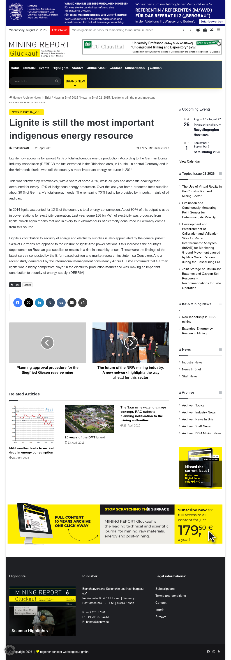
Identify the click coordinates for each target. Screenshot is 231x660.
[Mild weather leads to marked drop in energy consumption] (33, 424)
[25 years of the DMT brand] (89, 419)
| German (155, 68)
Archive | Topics (193, 405)
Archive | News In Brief (198, 419)
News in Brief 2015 (65, 97)
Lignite (27, 285)
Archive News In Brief (37, 97)
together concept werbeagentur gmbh (64, 651)
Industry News (192, 362)
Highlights (61, 68)
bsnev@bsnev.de (97, 622)
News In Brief (191, 369)
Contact (116, 68)
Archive (77, 68)
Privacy (160, 616)
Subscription (135, 68)
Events (44, 68)
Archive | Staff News (196, 426)
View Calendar (189, 161)
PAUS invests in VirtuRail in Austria (95, 30)
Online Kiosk (96, 68)
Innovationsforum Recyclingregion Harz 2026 (207, 129)
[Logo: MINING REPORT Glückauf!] (42, 49)
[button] (10, 650)
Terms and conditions (170, 595)
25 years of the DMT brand (85, 437)
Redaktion (19, 148)
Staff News (189, 376)
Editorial (29, 68)
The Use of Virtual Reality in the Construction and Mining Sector (202, 191)
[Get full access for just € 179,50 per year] (115, 524)
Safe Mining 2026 (207, 152)
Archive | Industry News (199, 412)
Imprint (160, 609)
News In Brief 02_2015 (95, 97)
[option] (42, 611)
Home (15, 68)
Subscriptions (165, 588)
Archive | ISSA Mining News (201, 433)
